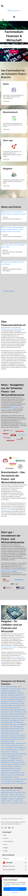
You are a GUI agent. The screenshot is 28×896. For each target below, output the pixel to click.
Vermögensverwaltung (20, 779)
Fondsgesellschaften (12, 756)
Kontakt (6, 851)
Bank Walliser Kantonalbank (17, 737)
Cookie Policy (6, 885)
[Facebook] (2, 827)
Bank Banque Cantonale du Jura (16, 699)
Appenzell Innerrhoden (7, 792)
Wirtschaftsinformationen (8, 783)
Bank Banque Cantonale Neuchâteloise (12, 701)
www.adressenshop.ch (17, 569)
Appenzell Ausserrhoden (13, 790)
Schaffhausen (19, 799)
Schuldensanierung (14, 773)
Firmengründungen (21, 754)
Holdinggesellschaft (15, 758)
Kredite (23, 764)
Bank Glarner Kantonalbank (17, 714)
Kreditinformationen (7, 766)
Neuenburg (21, 797)
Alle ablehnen (15, 892)
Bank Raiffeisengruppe (16, 726)
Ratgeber (6, 847)
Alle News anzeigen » (9, 291)
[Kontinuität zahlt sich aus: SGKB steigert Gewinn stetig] (14, 246)
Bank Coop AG (5, 712)
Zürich (24, 803)
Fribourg (11, 794)
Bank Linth (15, 718)
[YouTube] (9, 827)
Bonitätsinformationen (17, 745)
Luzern (15, 797)
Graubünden (4, 797)
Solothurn (9, 801)
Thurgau (3, 803)
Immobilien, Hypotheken (8, 760)
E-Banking (14, 752)
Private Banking (15, 771)
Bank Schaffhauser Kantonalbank (10, 728)
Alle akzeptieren (15, 889)
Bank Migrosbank (15, 720)
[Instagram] (12, 827)
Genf (16, 794)
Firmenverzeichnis (8, 841)
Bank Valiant (4, 737)
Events (5, 844)
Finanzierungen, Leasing (8, 754)
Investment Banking (6, 764)
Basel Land (18, 792)
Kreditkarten (17, 766)
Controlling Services (12, 749)
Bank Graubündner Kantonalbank (10, 716)
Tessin (21, 801)
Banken (12, 741)
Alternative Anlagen (11, 686)
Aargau (3, 790)
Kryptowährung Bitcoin (7, 768)
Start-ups (6, 838)
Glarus (21, 794)
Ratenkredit (4, 773)
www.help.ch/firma (6, 509)
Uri (8, 803)
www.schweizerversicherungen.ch (9, 647)
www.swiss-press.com (15, 407)
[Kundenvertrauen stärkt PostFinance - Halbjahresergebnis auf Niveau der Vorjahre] (14, 213)
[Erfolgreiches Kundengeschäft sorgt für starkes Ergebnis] (14, 263)
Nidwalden (4, 799)
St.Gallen (15, 801)
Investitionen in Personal (17, 762)
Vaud (11, 803)
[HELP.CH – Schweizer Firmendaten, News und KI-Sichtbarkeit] (14, 859)
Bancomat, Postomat (16, 689)
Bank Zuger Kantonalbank (8, 739)
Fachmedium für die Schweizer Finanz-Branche (13, 329)
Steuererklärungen (6, 777)
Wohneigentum (21, 783)
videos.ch (21, 657)
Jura (11, 797)
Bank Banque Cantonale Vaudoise (10, 703)
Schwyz (3, 801)
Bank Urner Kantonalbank (17, 735)
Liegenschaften (5, 771)
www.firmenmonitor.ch (7, 571)
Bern (6, 794)
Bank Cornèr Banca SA (16, 712)
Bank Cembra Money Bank (17, 710)
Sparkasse (9, 775)
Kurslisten (18, 768)
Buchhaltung (9, 747)
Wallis (16, 803)
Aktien (3, 686)
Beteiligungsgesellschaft (8, 743)
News (5, 835)
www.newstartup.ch (6, 569)
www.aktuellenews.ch (6, 409)
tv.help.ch (14, 657)
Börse (2, 747)
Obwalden (11, 799)
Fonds (4, 756)
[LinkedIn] (6, 827)
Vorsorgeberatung (17, 781)
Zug (20, 803)
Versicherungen (6, 781)
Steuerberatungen (19, 775)
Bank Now (13, 724)
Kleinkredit (17, 764)
